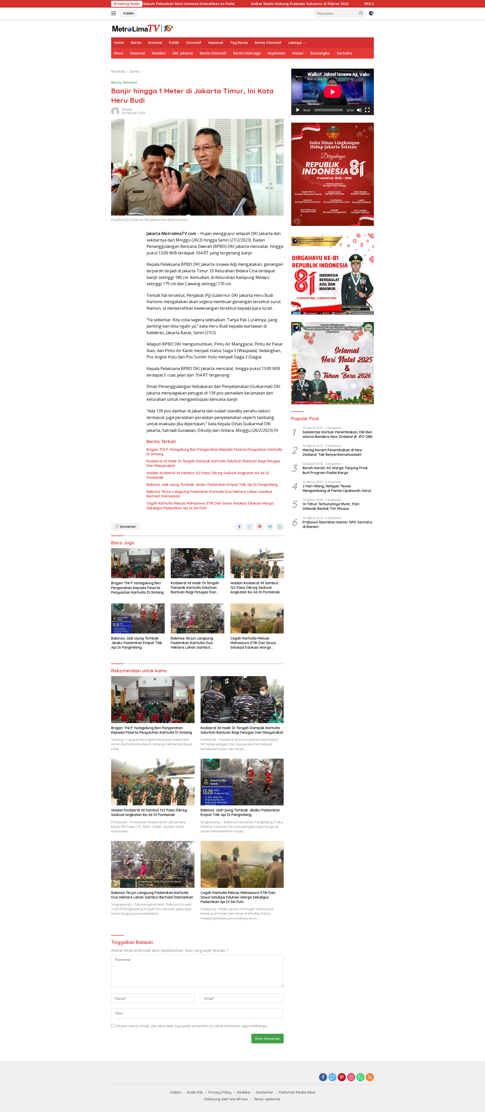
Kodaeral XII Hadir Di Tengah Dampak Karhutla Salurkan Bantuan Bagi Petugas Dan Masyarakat (213, 463)
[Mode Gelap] (371, 13)
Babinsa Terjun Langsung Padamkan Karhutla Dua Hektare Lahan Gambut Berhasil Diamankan (209, 493)
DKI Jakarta (183, 53)
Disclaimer (264, 1092)
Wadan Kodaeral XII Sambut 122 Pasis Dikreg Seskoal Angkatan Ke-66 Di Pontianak (208, 475)
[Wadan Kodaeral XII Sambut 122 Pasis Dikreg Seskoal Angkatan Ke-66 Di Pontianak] (257, 563)
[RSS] (370, 1077)
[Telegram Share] (270, 527)
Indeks (129, 13)
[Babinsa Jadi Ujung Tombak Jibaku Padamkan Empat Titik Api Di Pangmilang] (138, 618)
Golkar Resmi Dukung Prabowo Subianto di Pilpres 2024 (253, 4)
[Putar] (297, 110)
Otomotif (193, 42)
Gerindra (344, 53)
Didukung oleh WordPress (226, 1099)
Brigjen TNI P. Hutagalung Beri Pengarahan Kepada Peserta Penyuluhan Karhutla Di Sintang (214, 451)
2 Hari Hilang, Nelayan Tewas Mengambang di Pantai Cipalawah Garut (337, 488)
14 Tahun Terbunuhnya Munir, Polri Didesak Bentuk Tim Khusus (331, 506)
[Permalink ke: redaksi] (115, 111)
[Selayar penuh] (367, 110)
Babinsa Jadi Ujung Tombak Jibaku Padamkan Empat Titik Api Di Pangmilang (212, 484)
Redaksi (158, 53)
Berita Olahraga (247, 53)
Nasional (215, 42)
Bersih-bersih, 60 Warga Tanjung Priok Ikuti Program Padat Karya (335, 470)
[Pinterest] (342, 1077)
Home (119, 42)
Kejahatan (276, 53)
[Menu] (114, 13)
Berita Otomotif (268, 42)
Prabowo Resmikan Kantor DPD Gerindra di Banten (337, 524)
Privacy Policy (219, 1092)
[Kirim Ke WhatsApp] (280, 527)
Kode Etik (195, 1092)
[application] (332, 92)
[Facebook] (323, 1077)
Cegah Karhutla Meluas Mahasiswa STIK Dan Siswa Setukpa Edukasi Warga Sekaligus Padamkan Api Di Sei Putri (210, 505)
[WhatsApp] (360, 1077)
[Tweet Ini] (249, 527)
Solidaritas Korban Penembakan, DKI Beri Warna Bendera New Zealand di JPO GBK (338, 434)
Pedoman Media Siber (297, 1092)
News (118, 53)
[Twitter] (332, 1077)
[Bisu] (359, 110)
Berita (136, 42)
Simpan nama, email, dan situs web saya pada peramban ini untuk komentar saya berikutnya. (191, 1025)
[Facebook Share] (239, 527)
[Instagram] (351, 1077)
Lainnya (295, 42)
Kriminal (155, 42)
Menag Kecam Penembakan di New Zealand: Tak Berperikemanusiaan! (332, 452)
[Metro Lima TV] (142, 27)
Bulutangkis (320, 53)
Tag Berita (239, 42)
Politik (174, 42)
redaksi (127, 109)
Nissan (297, 53)
